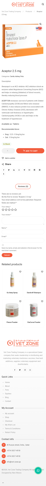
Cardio (12, 76)
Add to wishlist (10, 158)
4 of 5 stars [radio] (12, 209)
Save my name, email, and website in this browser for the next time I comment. (22, 249)
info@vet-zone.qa (14, 462)
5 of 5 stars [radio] (15, 209)
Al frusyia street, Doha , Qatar (18, 445)
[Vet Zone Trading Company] (23, 4)
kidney (17, 76)
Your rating (6, 207)
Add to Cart (32, 151)
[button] (43, 4)
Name (4, 228)
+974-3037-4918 (13, 451)
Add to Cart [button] (12, 272)
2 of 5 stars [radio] (6, 209)
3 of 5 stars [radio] (9, 209)
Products (29, 11)
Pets (22, 76)
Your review (6, 215)
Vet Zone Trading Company (11, 11)
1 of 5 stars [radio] (3, 209)
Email (4, 236)
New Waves (16, 473)
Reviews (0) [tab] (23, 186)
